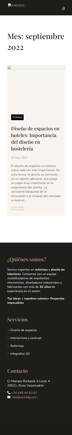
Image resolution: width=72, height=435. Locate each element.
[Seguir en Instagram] (18, 408)
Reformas (17, 346)
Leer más (17, 207)
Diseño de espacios (23, 330)
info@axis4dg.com (24, 397)
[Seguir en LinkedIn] (10, 408)
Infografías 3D (20, 354)
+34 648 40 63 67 (24, 393)
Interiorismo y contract (25, 338)
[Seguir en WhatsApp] (26, 408)
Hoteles (17, 117)
